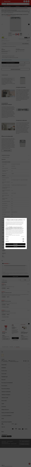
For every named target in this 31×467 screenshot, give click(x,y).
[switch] (23, 241)
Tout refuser (15, 246)
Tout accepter (15, 244)
